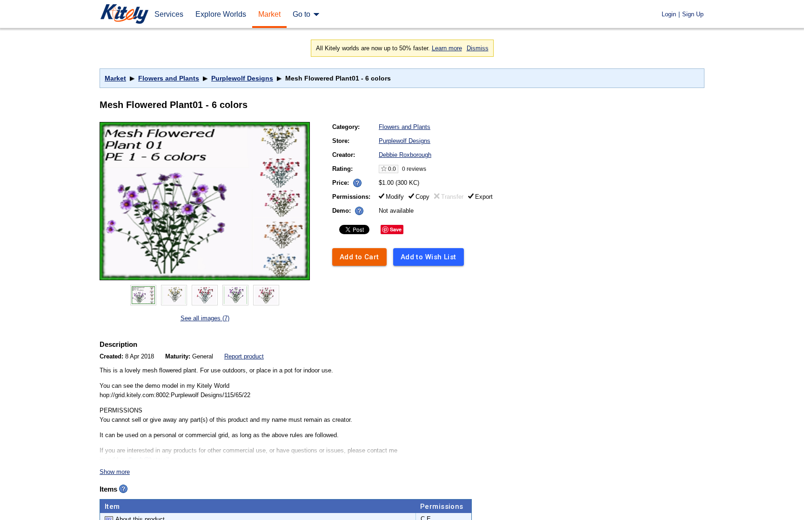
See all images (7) (205, 318)
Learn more (447, 48)
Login (669, 14)
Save (396, 229)
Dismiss (478, 48)
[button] (357, 183)
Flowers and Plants (168, 78)
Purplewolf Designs (242, 78)
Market (115, 78)
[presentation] (355, 180)
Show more (115, 471)
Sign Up (693, 14)
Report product (244, 356)
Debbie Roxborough (405, 154)
